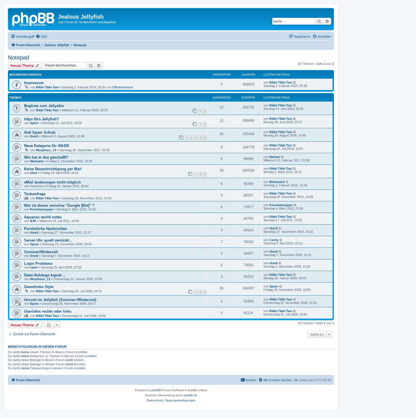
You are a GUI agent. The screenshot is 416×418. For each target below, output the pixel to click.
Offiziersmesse (122, 87)
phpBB (155, 390)
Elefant (274, 157)
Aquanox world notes (42, 217)
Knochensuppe (41, 209)
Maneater (37, 161)
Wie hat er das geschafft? (46, 157)
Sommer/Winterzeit (41, 252)
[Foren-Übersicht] (33, 18)
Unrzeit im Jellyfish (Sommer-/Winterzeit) (60, 300)
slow (33, 172)
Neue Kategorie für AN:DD (46, 146)
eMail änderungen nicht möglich (52, 182)
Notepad (18, 57)
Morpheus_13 (46, 150)
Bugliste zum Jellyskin (44, 106)
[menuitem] (41, 36)
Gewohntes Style (38, 287)
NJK (33, 221)
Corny (273, 240)
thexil (34, 136)
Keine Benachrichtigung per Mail (53, 169)
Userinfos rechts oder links (47, 311)
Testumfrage (35, 194)
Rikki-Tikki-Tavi (47, 87)
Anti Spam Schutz (40, 132)
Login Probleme (38, 263)
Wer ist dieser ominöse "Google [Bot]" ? (59, 205)
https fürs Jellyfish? (41, 119)
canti (33, 267)
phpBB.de (190, 395)
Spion (34, 123)
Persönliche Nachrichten (45, 229)
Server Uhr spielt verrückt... (48, 240)
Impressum (34, 83)
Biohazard (277, 182)
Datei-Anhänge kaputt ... (45, 275)
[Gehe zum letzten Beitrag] (295, 82)
